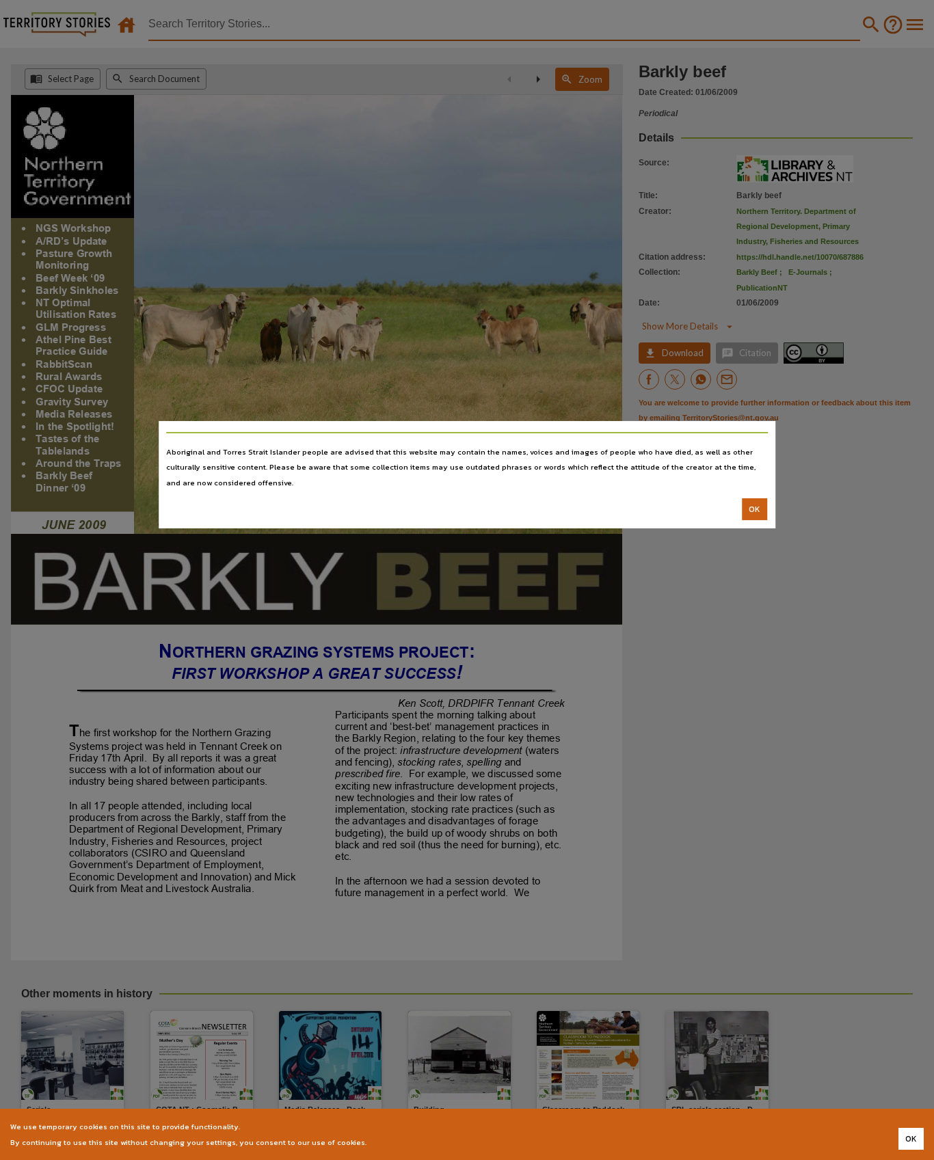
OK (754, 509)
